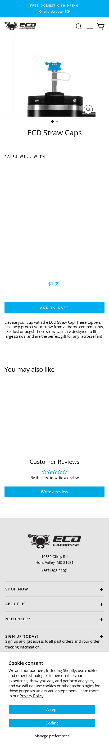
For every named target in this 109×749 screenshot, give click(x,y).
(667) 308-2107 (54, 570)
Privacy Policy (31, 695)
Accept (52, 709)
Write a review (54, 492)
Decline (52, 723)
